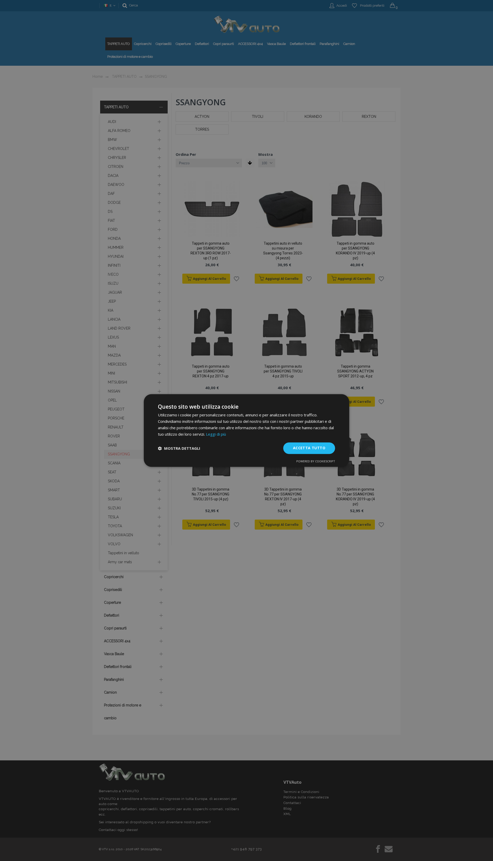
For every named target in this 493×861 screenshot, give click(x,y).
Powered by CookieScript (315, 461)
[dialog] (246, 430)
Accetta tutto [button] (309, 448)
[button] (179, 448)
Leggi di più (216, 434)
